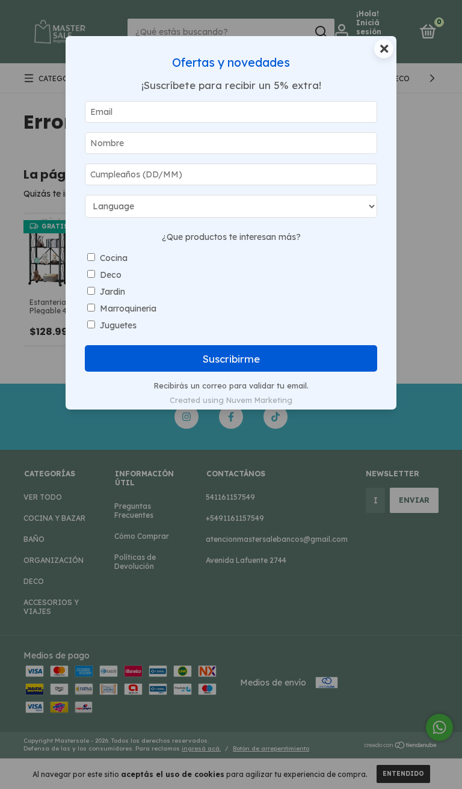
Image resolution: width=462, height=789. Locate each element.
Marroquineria (128, 308)
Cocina (114, 258)
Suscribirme (231, 358)
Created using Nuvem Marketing (231, 400)
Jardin (112, 291)
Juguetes (118, 325)
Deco (111, 274)
